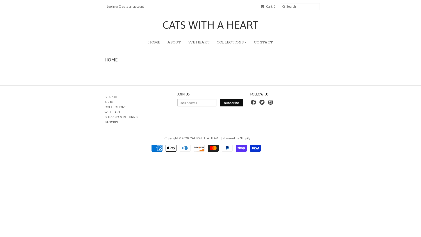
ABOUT (174, 42)
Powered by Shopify (236, 138)
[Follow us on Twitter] (262, 103)
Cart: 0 (270, 6)
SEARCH (111, 97)
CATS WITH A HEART (210, 25)
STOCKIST (112, 122)
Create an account (131, 6)
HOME (154, 42)
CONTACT (263, 42)
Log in (111, 6)
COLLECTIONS (230, 42)
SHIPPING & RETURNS (121, 117)
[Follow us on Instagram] (271, 103)
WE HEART (198, 42)
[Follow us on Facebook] (254, 103)
